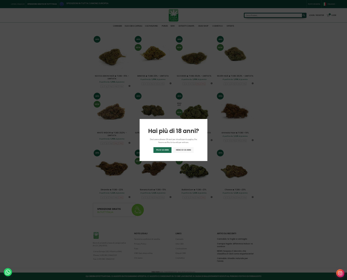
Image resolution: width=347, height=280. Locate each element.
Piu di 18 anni (162, 150)
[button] (8, 272)
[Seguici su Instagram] (340, 273)
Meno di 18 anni (183, 150)
